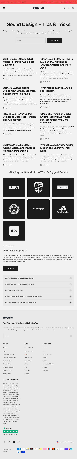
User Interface (47, 354)
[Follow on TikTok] (18, 442)
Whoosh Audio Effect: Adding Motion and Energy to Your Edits (57, 148)
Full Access (28, 357)
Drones (45, 367)
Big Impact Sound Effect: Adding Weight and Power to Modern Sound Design (19, 148)
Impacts (27, 370)
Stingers (45, 370)
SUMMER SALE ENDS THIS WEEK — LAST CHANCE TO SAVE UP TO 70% (56, 2)
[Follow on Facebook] (4, 442)
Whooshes (28, 360)
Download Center (8, 354)
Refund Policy (7, 364)
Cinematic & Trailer (48, 364)
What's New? (7, 373)
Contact (5, 348)
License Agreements (9, 357)
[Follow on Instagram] (9, 442)
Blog (44, 351)
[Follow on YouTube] (14, 442)
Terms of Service (8, 367)
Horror (45, 357)
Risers (26, 364)
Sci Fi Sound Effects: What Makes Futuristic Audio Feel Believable (18, 62)
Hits (26, 367)
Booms (27, 373)
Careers (45, 348)
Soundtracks (28, 351)
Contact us (10, 268)
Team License (7, 360)
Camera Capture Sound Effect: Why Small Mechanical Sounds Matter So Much (19, 91)
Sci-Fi (44, 360)
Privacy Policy (7, 370)
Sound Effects (29, 348)
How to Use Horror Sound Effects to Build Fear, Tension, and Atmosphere (19, 117)
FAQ (4, 351)
